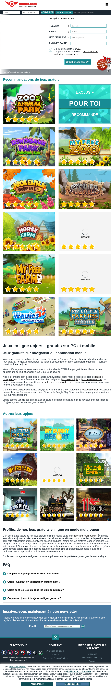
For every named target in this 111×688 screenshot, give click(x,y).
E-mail (33, 626)
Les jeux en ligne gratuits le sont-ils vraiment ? (34, 573)
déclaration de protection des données (76, 52)
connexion (68, 18)
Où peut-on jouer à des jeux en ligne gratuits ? (34, 598)
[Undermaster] (57, 469)
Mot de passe (57, 37)
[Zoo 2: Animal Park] (0, 44)
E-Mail (53, 31)
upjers (21, 4)
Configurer (73, 684)
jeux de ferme (46, 382)
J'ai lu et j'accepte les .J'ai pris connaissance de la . (76, 51)
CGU (79, 49)
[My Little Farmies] (85, 231)
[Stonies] (85, 189)
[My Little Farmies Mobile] (85, 316)
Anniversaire (58, 43)
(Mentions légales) (17, 666)
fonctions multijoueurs (85, 535)
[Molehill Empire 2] (29, 189)
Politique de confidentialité (79, 671)
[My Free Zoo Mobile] (85, 274)
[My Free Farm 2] (29, 274)
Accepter (37, 684)
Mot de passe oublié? (84, 12)
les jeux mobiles (90, 389)
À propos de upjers (55, 651)
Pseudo (54, 26)
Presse (55, 654)
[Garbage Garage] (57, 504)
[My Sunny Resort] (57, 434)
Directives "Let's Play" (92, 657)
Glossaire (92, 654)
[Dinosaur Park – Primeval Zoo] (29, 146)
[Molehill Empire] (93, 469)
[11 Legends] (93, 504)
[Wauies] (29, 316)
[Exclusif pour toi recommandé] (85, 104)
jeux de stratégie (69, 379)
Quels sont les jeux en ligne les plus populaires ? (35, 590)
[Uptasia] (93, 434)
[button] (55, 637)
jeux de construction (91, 379)
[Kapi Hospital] (20, 504)
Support (92, 661)
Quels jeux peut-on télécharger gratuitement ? (33, 581)
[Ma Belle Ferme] (20, 469)
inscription (64, 12)
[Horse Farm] (29, 231)
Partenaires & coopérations (55, 658)
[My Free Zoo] (85, 146)
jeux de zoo (65, 382)
